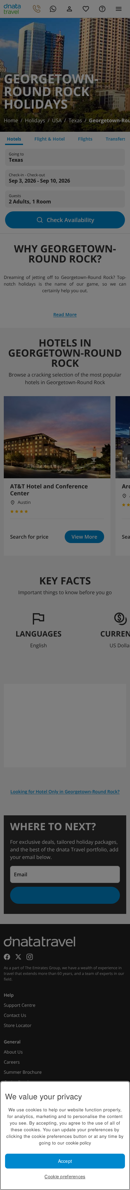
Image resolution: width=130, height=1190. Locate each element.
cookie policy (78, 1142)
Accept (65, 1161)
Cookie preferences (64, 1176)
